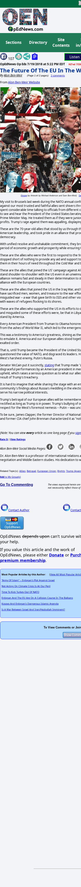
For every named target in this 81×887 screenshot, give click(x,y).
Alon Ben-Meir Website (24, 82)
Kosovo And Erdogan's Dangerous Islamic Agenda (30, 603)
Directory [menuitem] (38, 42)
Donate (56, 555)
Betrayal (31, 471)
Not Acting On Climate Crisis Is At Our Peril (26, 586)
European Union (46, 471)
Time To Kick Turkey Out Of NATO (20, 592)
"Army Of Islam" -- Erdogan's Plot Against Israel (28, 580)
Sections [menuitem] (13, 42)
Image (24, 195)
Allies (22, 471)
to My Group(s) (10, 476)
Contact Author (18, 510)
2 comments (58, 75)
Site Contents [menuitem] (61, 42)
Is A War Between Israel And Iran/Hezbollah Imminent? (33, 609)
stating (49, 365)
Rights (61, 471)
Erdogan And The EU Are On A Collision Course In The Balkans (37, 597)
